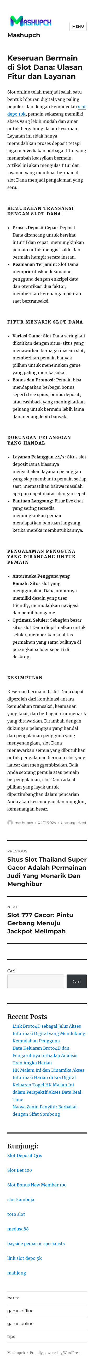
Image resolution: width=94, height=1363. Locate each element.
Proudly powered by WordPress (55, 1353)
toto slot (16, 1214)
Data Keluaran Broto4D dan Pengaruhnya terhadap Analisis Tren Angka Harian (45, 1055)
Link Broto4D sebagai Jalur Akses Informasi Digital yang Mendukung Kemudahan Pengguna (49, 1033)
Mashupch (23, 35)
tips (11, 1336)
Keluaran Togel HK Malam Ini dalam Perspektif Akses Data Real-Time (48, 1092)
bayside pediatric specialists (36, 1243)
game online (20, 1323)
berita (13, 1297)
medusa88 (18, 1228)
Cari (11, 970)
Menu (78, 26)
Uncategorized (73, 822)
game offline (20, 1310)
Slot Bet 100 (19, 1170)
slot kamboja (20, 1199)
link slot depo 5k (24, 1258)
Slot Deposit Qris (24, 1155)
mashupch (24, 822)
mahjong (16, 1273)
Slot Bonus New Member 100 (37, 1184)
